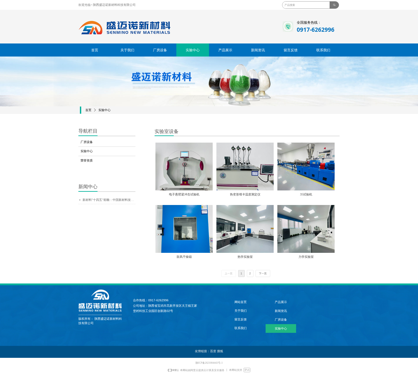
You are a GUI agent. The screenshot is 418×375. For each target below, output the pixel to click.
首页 (88, 110)
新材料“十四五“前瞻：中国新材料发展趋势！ (109, 200)
